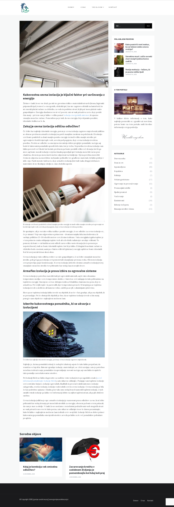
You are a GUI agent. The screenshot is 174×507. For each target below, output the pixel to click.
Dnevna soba (119, 158)
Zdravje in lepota (121, 205)
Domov (71, 7)
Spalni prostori (120, 192)
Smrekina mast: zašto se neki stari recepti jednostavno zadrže (138, 59)
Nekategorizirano (121, 179)
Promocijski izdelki (122, 188)
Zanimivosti (119, 200)
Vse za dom (97, 7)
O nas (83, 7)
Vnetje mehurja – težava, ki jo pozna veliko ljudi (137, 70)
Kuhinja (117, 175)
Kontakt (113, 7)
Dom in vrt (118, 163)
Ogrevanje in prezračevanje (126, 184)
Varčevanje (119, 196)
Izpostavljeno (120, 167)
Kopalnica (118, 171)
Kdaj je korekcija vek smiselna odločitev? (40, 468)
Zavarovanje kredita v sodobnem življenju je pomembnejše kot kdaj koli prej (87, 470)
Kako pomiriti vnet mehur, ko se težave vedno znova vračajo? (137, 47)
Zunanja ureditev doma (124, 209)
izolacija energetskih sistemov (76, 115)
